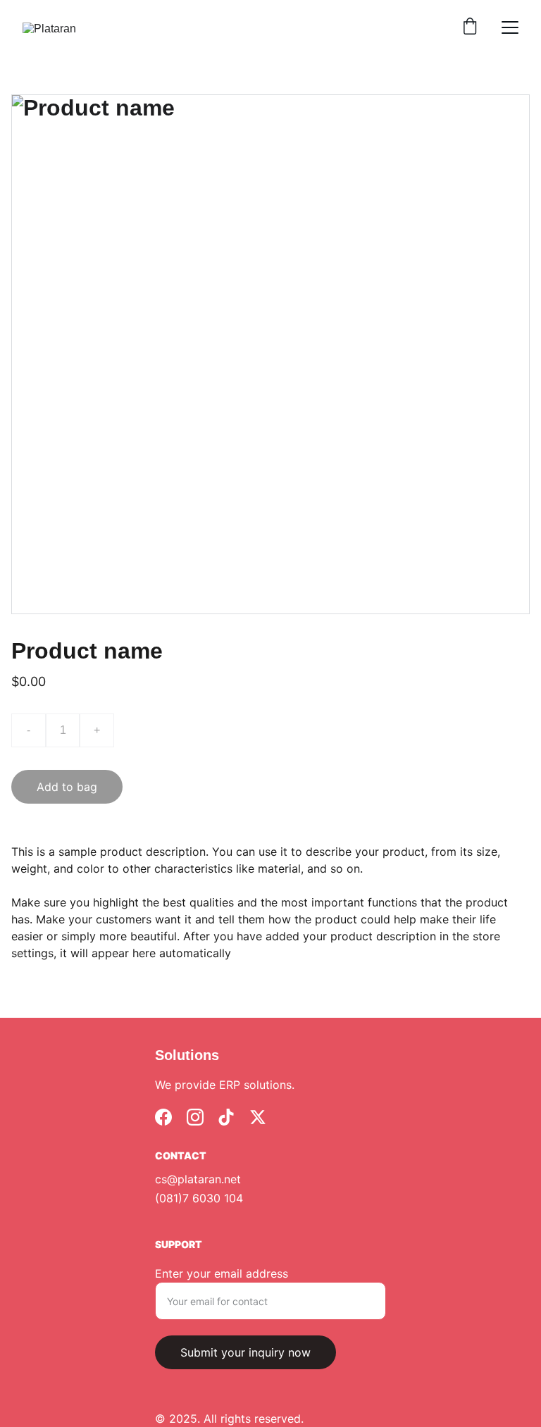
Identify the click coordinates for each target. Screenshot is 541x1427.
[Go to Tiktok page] (226, 1117)
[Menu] (510, 27)
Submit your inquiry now (245, 1352)
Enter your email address (221, 1273)
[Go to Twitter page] (257, 1117)
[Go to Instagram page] (195, 1117)
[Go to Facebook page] (163, 1117)
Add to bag (67, 787)
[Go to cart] (470, 27)
